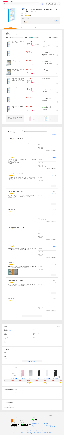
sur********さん (54, 246)
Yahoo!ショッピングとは (36, 423)
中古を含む (36, 37)
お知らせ (33, 426)
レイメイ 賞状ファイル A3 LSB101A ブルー (18, 88)
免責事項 (35, 432)
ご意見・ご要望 (48, 432)
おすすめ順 (54, 134)
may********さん (54, 175)
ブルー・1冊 (12, 407)
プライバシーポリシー (16, 432)
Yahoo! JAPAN (29, 430)
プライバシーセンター (23, 432)
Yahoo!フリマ (42, 430)
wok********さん (54, 282)
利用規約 (28, 432)
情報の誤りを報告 (57, 326)
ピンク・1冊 (6, 407)
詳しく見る (56, 20)
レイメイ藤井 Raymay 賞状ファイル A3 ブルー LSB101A (18, 42)
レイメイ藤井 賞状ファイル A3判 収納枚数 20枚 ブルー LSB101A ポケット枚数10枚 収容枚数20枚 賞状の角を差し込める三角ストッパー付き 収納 (18, 52)
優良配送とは (46, 423)
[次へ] (59, 377)
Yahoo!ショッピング (23, 430)
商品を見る (10, 330)
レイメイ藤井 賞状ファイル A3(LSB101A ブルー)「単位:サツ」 (18, 61)
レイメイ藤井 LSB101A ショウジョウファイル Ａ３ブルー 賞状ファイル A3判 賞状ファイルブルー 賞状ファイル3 (18, 79)
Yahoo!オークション (36, 430)
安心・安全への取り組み (48, 425)
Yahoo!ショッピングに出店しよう (49, 426)
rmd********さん (54, 193)
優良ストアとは (34, 425)
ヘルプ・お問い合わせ (43, 432)
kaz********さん (54, 264)
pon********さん (54, 157)
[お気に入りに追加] (57, 46)
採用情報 (38, 432)
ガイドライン (31, 432)
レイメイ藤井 (23, 8)
